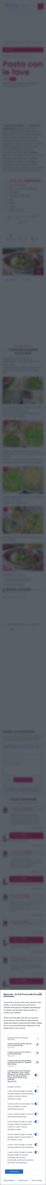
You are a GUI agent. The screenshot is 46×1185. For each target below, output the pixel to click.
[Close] (41, 994)
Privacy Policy (37, 1180)
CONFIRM (14, 1172)
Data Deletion (9, 1180)
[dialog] (23, 1087)
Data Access (23, 1180)
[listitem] (23, 1038)
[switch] (37, 1044)
